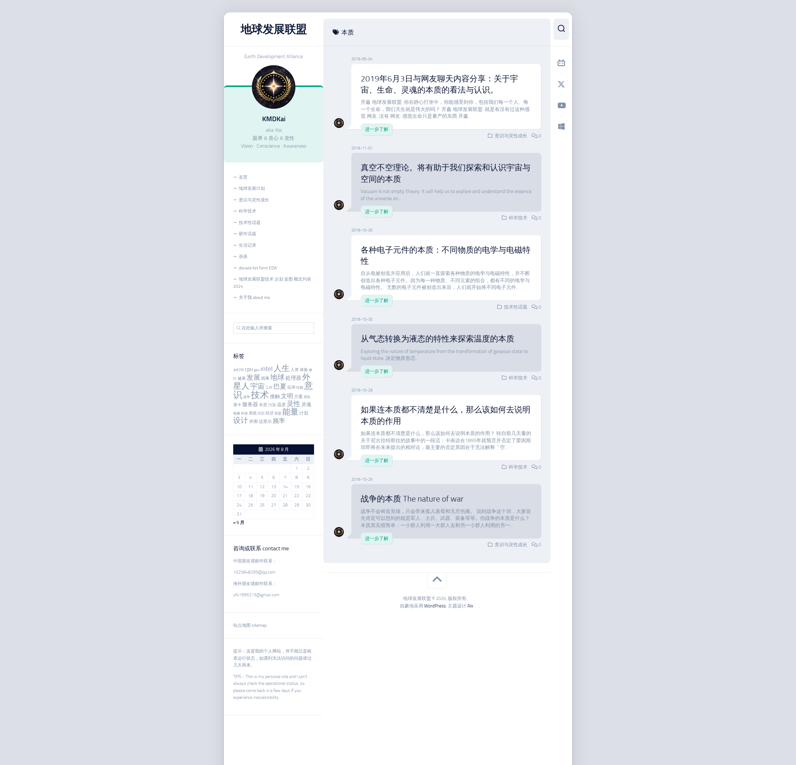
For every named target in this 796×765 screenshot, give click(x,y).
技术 (260, 395)
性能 (299, 388)
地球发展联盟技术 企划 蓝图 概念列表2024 (272, 283)
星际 (307, 397)
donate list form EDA (258, 268)
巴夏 (279, 386)
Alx (470, 606)
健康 (242, 378)
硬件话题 (247, 233)
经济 (270, 413)
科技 (244, 413)
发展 (253, 377)
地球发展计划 (252, 188)
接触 (275, 396)
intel (267, 369)
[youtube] (561, 105)
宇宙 (257, 386)
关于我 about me (254, 297)
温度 (281, 404)
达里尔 (265, 421)
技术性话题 (250, 222)
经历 (261, 413)
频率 (279, 420)
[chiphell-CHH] (561, 126)
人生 (282, 368)
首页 (243, 177)
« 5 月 (238, 522)
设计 (240, 420)
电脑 (236, 413)
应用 (291, 387)
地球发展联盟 (274, 29)
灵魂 (306, 404)
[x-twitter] (561, 84)
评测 (253, 421)
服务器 (250, 404)
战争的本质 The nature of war (412, 499)
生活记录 (247, 245)
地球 (277, 377)
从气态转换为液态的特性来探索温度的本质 (437, 339)
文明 (287, 396)
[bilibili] (561, 63)
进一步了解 (376, 129)
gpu (257, 370)
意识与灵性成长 (254, 200)
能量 (290, 412)
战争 (246, 397)
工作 (269, 388)
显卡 (237, 404)
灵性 (293, 404)
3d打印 (238, 370)
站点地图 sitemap (249, 625)
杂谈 (243, 256)
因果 (265, 378)
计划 (303, 413)
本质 (263, 404)
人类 (295, 369)
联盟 (278, 413)
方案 (298, 396)
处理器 (293, 378)
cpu (249, 369)
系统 (253, 413)
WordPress (435, 606)
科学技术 (247, 211)
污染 (272, 404)
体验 (304, 369)
